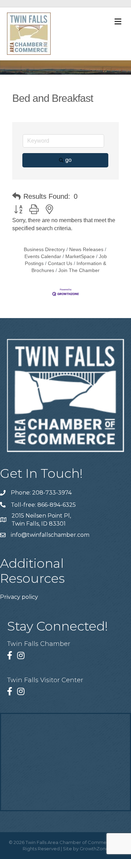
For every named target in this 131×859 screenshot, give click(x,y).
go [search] (68, 160)
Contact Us (60, 263)
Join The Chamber (79, 270)
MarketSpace (80, 256)
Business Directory (44, 249)
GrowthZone (94, 848)
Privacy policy (19, 597)
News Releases (86, 249)
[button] (16, 196)
